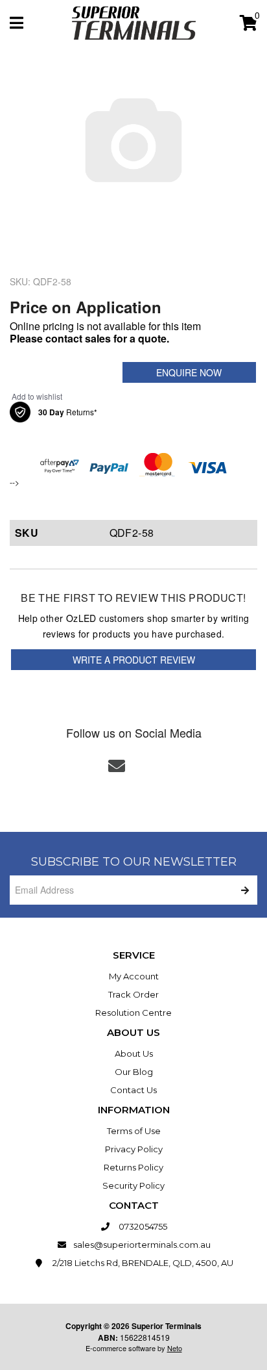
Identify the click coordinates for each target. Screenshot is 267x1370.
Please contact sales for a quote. (89, 338)
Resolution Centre (133, 1012)
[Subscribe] (242, 890)
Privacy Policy (134, 1149)
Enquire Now (189, 372)
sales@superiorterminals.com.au (142, 1244)
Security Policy (133, 1185)
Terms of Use (134, 1131)
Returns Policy (133, 1167)
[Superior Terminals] (134, 21)
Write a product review (134, 659)
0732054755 (142, 1226)
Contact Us (133, 1090)
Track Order (133, 994)
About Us (134, 1053)
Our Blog (134, 1071)
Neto (174, 1348)
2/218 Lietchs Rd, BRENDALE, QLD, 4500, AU (142, 1263)
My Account (134, 976)
